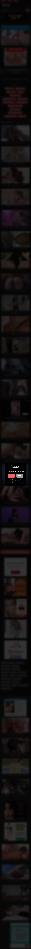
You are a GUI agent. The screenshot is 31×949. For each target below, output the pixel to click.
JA (11, 475)
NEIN (19, 475)
